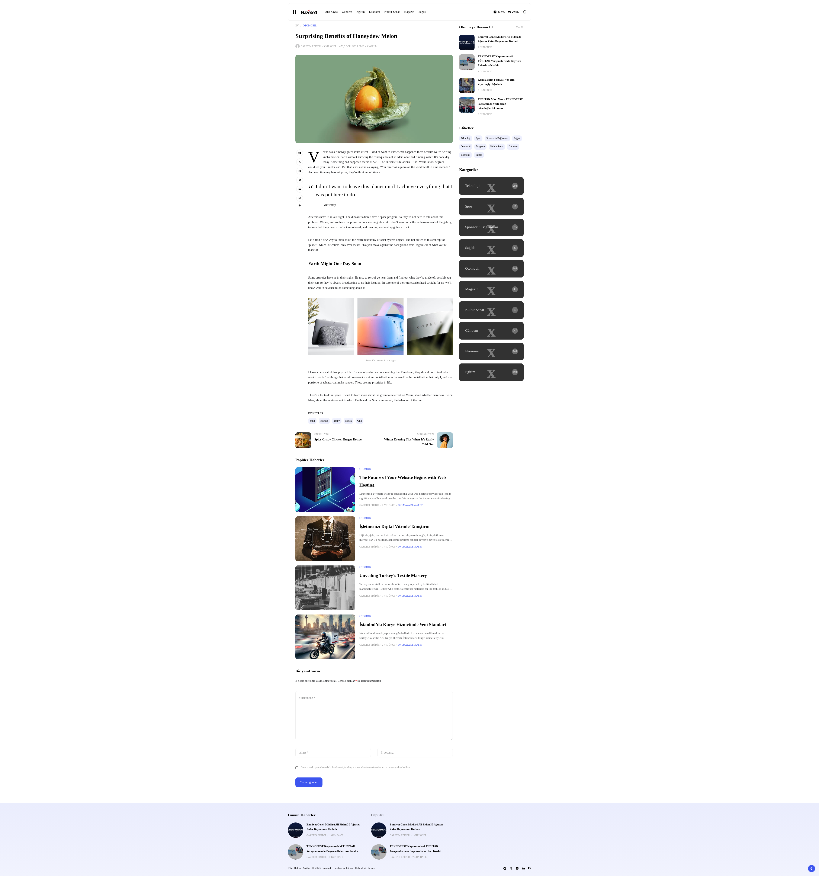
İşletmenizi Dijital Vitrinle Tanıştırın (394, 526)
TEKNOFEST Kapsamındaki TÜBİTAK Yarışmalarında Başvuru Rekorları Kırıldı (499, 61)
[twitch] (529, 868)
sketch (348, 420)
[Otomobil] (491, 268)
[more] (299, 205)
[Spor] (491, 206)
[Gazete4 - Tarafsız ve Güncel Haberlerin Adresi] (309, 12)
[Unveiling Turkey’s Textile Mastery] (325, 587)
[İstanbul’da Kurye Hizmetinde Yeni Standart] (325, 637)
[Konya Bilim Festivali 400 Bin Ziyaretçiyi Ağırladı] (467, 85)
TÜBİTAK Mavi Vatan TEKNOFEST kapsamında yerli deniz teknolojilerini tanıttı (500, 104)
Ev (297, 25)
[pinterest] (299, 171)
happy (337, 420)
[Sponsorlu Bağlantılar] (491, 227)
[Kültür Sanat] (491, 310)
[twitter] (299, 161)
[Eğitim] (491, 372)
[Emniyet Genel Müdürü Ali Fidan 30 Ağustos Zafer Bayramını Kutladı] (467, 42)
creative (324, 420)
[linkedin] (299, 189)
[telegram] (299, 180)
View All (520, 27)
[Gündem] (491, 331)
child (312, 420)
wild (359, 420)
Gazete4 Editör (311, 46)
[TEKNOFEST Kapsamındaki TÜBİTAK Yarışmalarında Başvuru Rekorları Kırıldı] (467, 62)
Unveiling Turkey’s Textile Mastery (393, 575)
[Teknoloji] (491, 186)
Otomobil (310, 25)
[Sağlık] (491, 248)
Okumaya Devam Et (410, 505)
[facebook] (299, 153)
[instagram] (517, 868)
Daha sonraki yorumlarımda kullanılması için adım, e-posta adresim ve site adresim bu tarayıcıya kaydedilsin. (355, 767)
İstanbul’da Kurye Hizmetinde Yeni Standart (402, 624)
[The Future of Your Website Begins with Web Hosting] (325, 489)
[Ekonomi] (491, 351)
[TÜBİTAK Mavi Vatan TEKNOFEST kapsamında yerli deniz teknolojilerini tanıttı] (467, 105)
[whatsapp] (299, 198)
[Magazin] (491, 289)
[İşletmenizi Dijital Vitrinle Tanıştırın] (325, 538)
